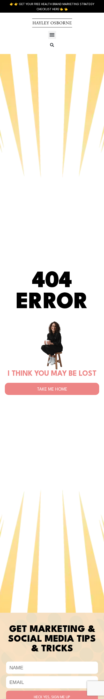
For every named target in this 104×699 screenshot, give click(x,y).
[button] (52, 35)
